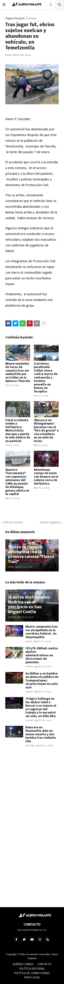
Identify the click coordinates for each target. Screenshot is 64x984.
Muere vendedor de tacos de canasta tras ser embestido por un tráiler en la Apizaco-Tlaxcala (17, 372)
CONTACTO (44, 964)
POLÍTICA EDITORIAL (32, 968)
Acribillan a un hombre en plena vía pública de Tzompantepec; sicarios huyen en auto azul (41, 680)
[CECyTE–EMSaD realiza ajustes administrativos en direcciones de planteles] (14, 652)
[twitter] (24, 939)
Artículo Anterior (13, 522)
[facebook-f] (16, 939)
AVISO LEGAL (32, 977)
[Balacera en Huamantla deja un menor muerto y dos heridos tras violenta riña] (14, 731)
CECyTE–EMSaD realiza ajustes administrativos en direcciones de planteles (41, 655)
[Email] (37, 323)
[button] (4, 5)
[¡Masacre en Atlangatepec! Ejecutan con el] (46, 409)
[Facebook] (8, 323)
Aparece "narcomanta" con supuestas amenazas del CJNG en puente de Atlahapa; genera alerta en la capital (17, 482)
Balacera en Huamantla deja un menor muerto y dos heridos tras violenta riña (40, 734)
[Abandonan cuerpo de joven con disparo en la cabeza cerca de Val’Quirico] (46, 459)
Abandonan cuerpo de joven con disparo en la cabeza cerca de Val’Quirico (46, 476)
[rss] (48, 939)
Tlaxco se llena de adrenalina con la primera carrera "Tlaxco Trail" (31, 554)
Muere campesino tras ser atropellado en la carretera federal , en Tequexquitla (41, 632)
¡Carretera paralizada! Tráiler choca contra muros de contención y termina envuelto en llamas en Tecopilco (46, 377)
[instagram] (40, 939)
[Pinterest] (30, 323)
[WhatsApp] (23, 323)
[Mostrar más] (44, 323)
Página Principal (14, 18)
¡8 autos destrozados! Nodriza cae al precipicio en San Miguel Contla (29, 604)
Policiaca (31, 18)
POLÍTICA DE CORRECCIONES (32, 973)
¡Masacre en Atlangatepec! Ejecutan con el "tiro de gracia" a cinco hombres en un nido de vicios (46, 431)
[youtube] (32, 939)
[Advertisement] (32, 791)
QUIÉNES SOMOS (23, 964)
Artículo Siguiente (50, 522)
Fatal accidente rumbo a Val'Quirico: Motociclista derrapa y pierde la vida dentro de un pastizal (17, 431)
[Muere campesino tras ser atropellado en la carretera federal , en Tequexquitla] (14, 631)
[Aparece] (17, 459)
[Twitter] (15, 323)
